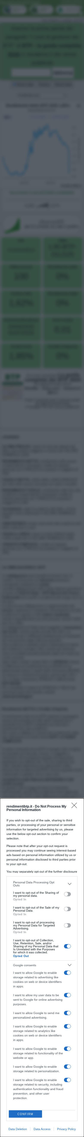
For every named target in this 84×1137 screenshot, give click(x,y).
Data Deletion (17, 1129)
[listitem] (42, 884)
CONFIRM (25, 1114)
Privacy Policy (66, 1129)
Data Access (42, 1129)
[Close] (76, 807)
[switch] (67, 894)
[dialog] (42, 967)
